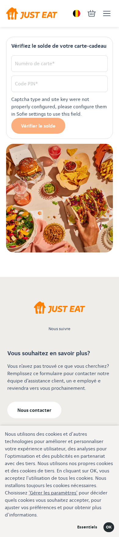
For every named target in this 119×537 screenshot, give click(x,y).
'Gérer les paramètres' (53, 493)
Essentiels (87, 527)
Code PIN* (26, 84)
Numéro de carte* (35, 64)
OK (109, 527)
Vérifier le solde (38, 126)
